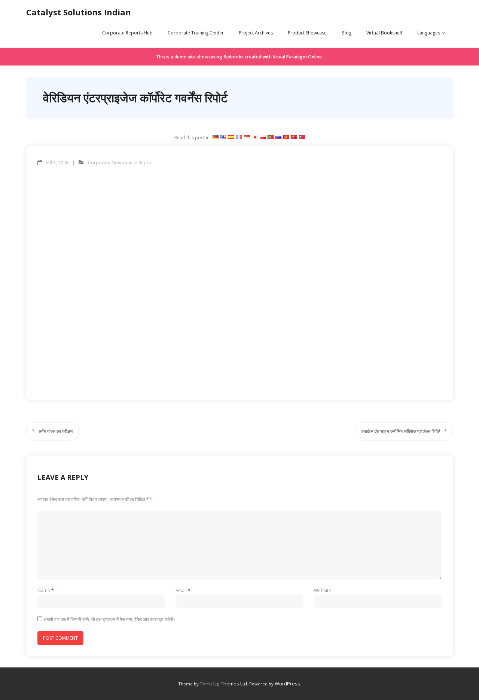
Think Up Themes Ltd (223, 683)
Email (183, 590)
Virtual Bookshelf (384, 33)
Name (45, 590)
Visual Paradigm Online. (298, 57)
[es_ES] (231, 138)
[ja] (255, 138)
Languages (428, 33)
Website (322, 590)
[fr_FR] (239, 138)
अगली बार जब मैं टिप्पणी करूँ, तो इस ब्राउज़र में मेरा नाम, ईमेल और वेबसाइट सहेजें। (109, 619)
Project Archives (256, 33)
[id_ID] (247, 138)
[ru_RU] (278, 138)
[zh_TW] (302, 138)
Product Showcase (307, 33)
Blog (346, 33)
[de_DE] (216, 138)
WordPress (287, 683)
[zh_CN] (294, 138)
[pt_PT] (271, 138)
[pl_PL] (263, 138)
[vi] (286, 138)
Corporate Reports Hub (127, 33)
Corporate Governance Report (120, 162)
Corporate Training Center (196, 33)
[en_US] (223, 138)
